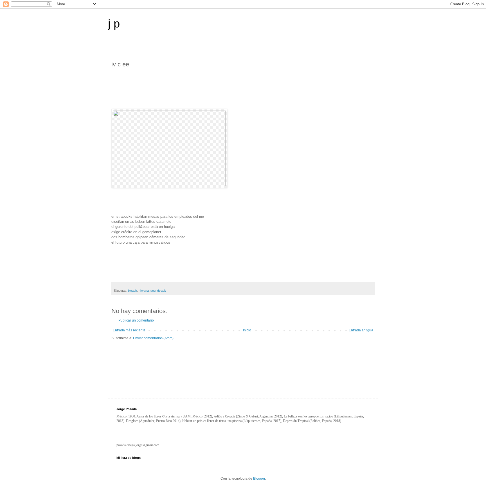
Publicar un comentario (136, 320)
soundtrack (158, 290)
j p (114, 23)
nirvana (144, 290)
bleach (132, 290)
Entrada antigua (361, 330)
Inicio (247, 330)
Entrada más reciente (129, 330)
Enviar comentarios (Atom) (153, 338)
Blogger (259, 478)
